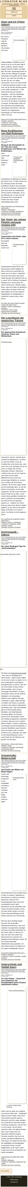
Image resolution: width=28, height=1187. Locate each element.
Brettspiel (12, 747)
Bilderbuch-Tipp (21, 1162)
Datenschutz (14, 1179)
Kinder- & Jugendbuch (14, 306)
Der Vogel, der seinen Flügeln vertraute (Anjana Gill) (13, 222)
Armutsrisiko (17, 956)
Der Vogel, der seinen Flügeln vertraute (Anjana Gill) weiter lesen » (13, 304)
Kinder (15, 310)
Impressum (14, 1182)
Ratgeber (14, 311)
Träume (10, 525)
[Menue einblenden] (14, 9)
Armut (11, 956)
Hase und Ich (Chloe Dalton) (13, 23)
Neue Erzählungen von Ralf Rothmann (12, 132)
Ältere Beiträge (5, 1171)
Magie (19, 524)
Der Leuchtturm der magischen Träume (12, 319)
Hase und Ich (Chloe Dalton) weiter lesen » (14, 119)
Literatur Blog (14, 1)
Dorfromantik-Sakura (7, 749)
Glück (11, 310)
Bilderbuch (11, 1160)
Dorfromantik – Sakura (10, 533)
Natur (14, 122)
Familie (24, 956)
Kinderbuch (12, 524)
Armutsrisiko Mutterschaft (8, 756)
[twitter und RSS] (14, 12)
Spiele (9, 745)
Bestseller (12, 211)
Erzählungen (11, 209)
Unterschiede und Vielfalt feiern (11, 965)
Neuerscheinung (6, 124)
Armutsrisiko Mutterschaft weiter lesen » (13, 953)
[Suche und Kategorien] (14, 15)
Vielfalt (3, 1163)
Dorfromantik (19, 747)
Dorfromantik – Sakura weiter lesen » (12, 744)
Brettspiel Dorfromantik (18, 673)
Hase (10, 122)
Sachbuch (11, 121)
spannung (4, 525)
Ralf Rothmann (16, 213)
